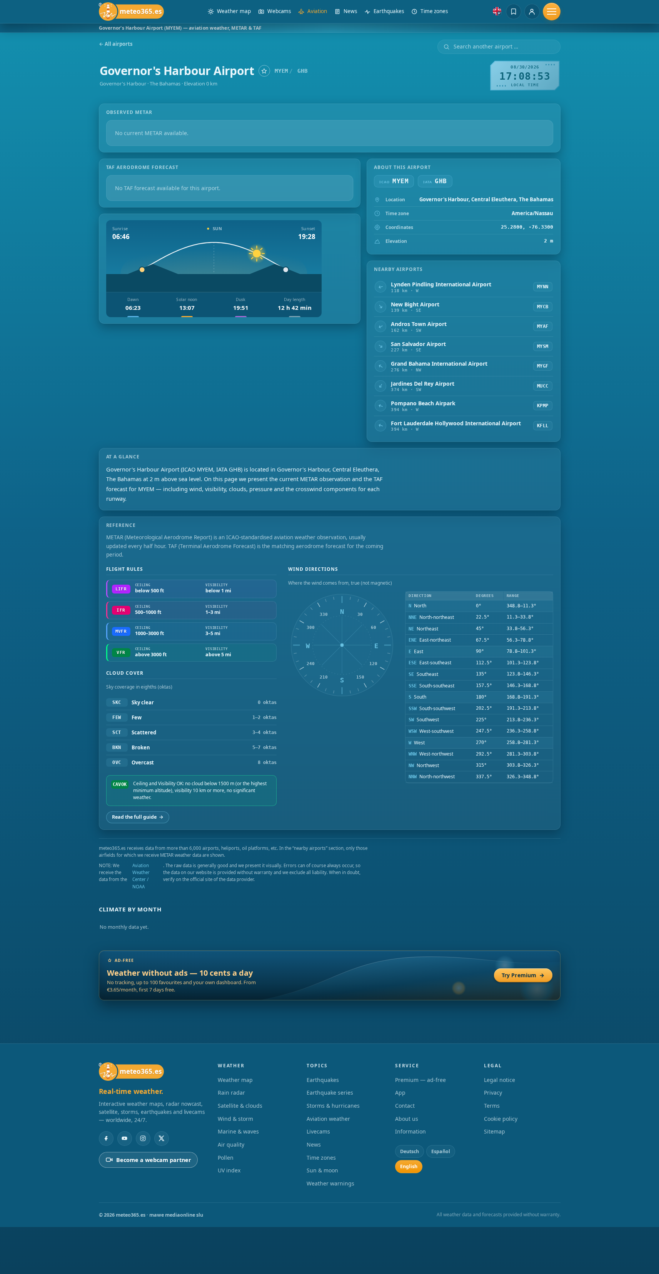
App (400, 1092)
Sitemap (494, 1131)
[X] (161, 1138)
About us (406, 1118)
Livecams (318, 1131)
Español (440, 1151)
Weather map (235, 1079)
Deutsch (409, 1151)
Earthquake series (330, 1092)
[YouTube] (124, 1138)
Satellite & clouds (240, 1105)
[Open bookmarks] (513, 11)
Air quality (231, 1144)
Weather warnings (330, 1183)
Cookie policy (500, 1118)
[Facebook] (106, 1138)
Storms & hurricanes (333, 1105)
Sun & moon (322, 1170)
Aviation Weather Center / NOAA (141, 876)
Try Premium (523, 975)
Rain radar (231, 1092)
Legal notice (499, 1079)
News (314, 1144)
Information (410, 1131)
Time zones (321, 1157)
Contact (405, 1105)
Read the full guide (137, 817)
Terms (492, 1105)
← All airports (115, 44)
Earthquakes (323, 1079)
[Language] (497, 11)
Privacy (493, 1092)
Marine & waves (238, 1131)
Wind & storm (235, 1118)
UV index (229, 1170)
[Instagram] (143, 1138)
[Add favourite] (264, 71)
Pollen (226, 1157)
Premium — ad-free (420, 1079)
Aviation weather (328, 1118)
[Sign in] (532, 11)
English (408, 1166)
